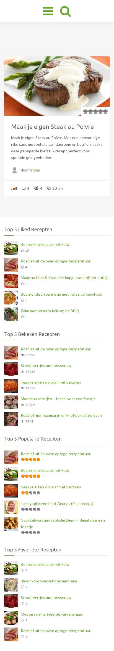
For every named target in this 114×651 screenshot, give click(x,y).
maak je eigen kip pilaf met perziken (51, 382)
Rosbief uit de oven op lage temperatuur (55, 261)
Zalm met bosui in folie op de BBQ (50, 310)
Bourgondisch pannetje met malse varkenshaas (61, 294)
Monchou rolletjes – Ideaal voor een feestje (58, 398)
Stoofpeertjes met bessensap (46, 365)
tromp (35, 170)
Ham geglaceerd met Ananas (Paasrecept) (57, 503)
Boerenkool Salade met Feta (45, 244)
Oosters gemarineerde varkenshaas (52, 614)
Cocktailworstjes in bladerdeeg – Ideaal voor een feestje (63, 523)
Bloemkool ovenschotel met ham (49, 581)
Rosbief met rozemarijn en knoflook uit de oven (61, 415)
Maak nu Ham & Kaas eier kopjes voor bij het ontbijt (65, 277)
